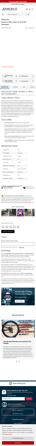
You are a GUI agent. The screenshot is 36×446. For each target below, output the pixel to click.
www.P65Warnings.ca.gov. (28, 202)
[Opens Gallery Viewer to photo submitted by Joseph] (28, 212)
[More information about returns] (33, 76)
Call (18, 410)
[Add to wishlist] (34, 32)
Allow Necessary (18, 438)
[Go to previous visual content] (16, 219)
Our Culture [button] (17, 423)
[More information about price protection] (33, 81)
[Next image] (19, 361)
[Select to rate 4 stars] (14, 227)
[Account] (27, 9)
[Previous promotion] (4, 4)
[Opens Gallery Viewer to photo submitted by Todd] (5, 212)
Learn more (21, 247)
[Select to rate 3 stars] (10, 227)
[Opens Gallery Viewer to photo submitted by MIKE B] (12, 212)
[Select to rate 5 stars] (18, 227)
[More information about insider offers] (16, 81)
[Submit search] (28, 14)
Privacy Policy (8, 434)
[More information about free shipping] (16, 76)
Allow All (18, 442)
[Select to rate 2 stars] (6, 227)
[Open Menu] (3, 14)
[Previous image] (16, 361)
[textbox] (18, 244)
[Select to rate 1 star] (3, 227)
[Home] (9, 9)
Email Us (19, 413)
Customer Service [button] (17, 419)
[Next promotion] (31, 4)
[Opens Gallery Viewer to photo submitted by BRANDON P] (20, 212)
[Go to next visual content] (19, 219)
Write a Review (7, 231)
